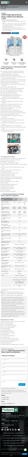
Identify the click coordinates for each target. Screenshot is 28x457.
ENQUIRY (14, 33)
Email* (3, 367)
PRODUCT (5, 5)
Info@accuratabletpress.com (7, 424)
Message (4, 381)
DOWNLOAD (5, 33)
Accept (24, 454)
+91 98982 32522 (5, 399)
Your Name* (4, 359)
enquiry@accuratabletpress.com (8, 403)
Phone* (3, 364)
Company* (4, 371)
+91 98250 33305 (5, 397)
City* (3, 375)
